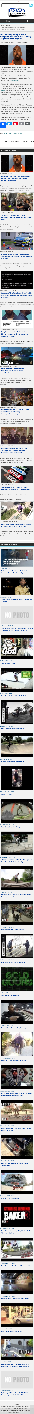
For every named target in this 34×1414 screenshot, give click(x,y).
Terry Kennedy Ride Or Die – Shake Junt (13, 696)
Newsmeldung (14, 80)
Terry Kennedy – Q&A (8, 663)
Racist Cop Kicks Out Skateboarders (12, 728)
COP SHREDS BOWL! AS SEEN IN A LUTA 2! (14, 761)
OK (23, 1412)
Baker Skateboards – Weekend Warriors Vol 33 (16, 1266)
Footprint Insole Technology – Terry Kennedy (15, 1298)
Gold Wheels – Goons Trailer (10, 995)
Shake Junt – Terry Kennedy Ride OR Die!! (14, 1060)
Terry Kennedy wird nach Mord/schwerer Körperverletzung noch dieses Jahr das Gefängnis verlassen (15, 334)
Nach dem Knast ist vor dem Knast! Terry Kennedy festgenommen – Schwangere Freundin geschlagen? (15, 178)
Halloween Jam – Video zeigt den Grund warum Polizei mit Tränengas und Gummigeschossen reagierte (15, 412)
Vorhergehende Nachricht (13, 141)
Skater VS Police (6, 794)
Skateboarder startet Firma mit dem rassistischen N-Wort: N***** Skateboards (15, 488)
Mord (5, 133)
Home (2, 25)
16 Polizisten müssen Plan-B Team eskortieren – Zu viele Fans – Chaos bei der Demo (16, 217)
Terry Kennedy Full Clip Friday (10, 827)
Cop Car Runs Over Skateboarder (11, 1331)
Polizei (10, 133)
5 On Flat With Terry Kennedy (10, 1198)
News (7, 25)
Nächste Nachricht (28, 141)
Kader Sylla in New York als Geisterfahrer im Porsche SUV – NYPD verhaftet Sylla (16, 525)
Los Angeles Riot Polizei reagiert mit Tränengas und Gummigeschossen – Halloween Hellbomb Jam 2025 (14, 450)
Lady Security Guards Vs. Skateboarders (13, 962)
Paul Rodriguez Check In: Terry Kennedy (13, 1028)
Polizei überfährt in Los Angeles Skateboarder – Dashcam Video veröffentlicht (12, 371)
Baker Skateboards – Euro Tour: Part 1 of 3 (14, 929)
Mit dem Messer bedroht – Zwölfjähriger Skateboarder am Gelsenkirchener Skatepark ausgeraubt (16, 256)
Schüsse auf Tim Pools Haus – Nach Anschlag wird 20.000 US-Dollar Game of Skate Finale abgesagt (16, 295)
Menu (8, 21)
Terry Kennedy (17, 133)
